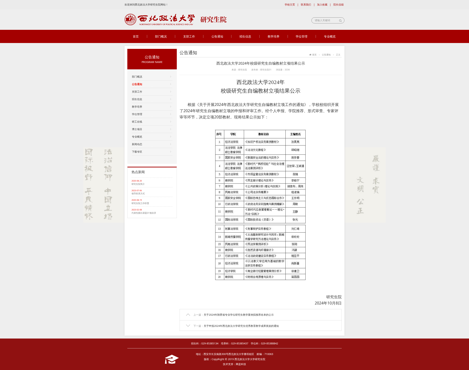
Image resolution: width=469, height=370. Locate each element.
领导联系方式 (138, 193)
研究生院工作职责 (140, 203)
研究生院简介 (138, 184)
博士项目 (137, 129)
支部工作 (189, 36)
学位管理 (301, 36)
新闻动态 (137, 144)
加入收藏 (322, 4)
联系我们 (306, 4)
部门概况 (161, 36)
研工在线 (137, 121)
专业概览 (330, 36)
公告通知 (217, 36)
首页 (136, 36)
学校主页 (290, 4)
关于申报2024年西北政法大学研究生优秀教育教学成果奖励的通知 (241, 326)
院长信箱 (338, 4)
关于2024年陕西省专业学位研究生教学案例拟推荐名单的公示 (239, 314)
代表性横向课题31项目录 (144, 212)
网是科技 (241, 364)
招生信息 (245, 36)
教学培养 (273, 36)
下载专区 (137, 151)
